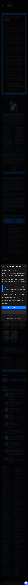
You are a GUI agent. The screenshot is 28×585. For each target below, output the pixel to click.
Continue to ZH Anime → (14, 307)
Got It (14, 311)
